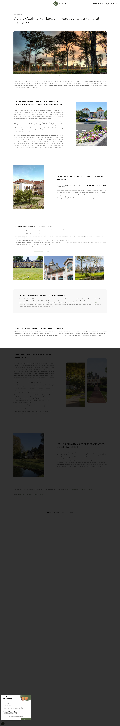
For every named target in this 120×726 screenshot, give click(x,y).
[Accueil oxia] (60, 3)
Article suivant (66, 512)
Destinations (18, 14)
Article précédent (54, 512)
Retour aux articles (101, 29)
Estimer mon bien (97, 3)
